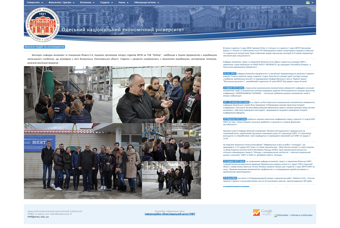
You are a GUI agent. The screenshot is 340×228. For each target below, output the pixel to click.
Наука (122, 2)
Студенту (105, 2)
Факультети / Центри (60, 2)
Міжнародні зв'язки (145, 2)
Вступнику (85, 2)
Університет (33, 2)
